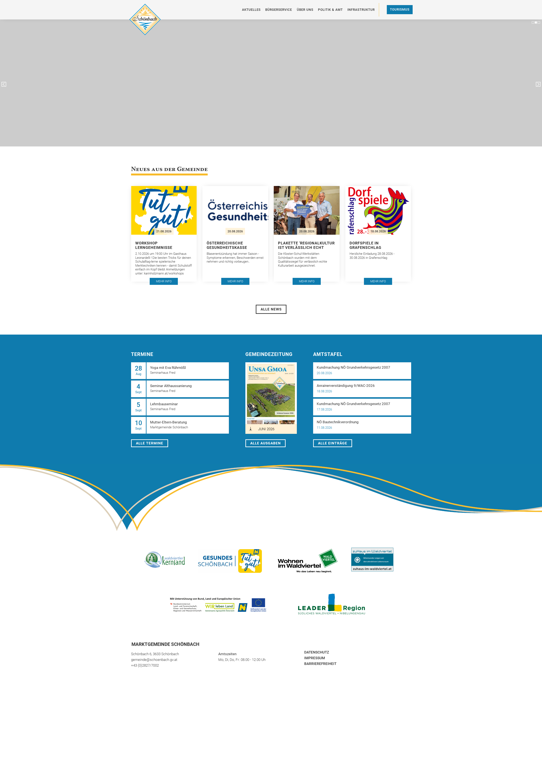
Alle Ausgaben (265, 443)
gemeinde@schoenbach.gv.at (154, 660)
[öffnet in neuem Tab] (311, 561)
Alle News (271, 309)
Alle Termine (149, 443)
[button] (164, 234)
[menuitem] (251, 9)
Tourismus (399, 9)
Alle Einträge (332, 443)
